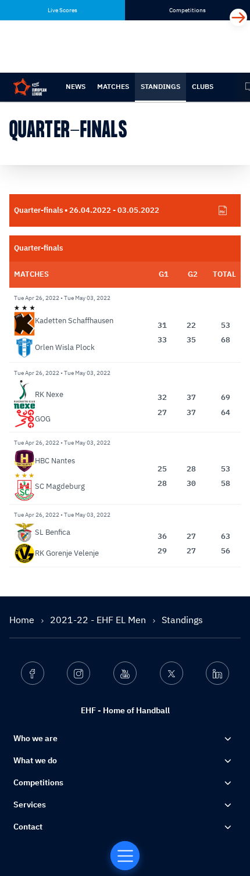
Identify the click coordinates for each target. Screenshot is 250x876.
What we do (35, 760)
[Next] (238, 17)
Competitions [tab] (187, 10)
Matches (113, 86)
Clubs (202, 86)
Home (23, 619)
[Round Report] (222, 210)
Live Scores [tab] (62, 10)
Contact (27, 826)
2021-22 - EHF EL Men (99, 619)
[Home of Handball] (125, 855)
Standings (160, 86)
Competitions (38, 782)
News (75, 86)
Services (29, 804)
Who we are (35, 738)
